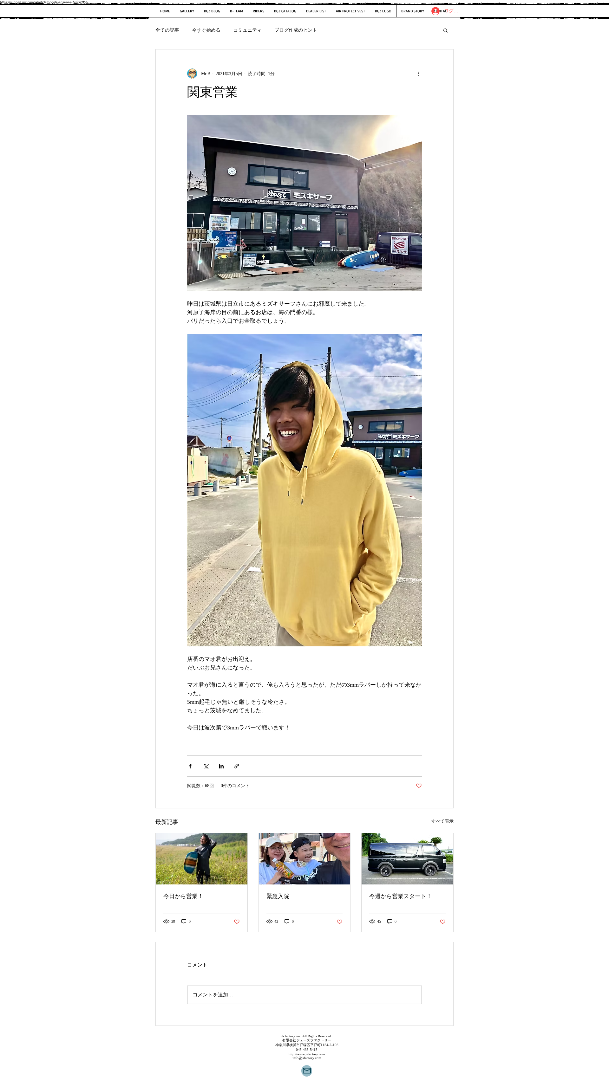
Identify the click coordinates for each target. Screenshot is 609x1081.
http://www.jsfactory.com (307, 1054)
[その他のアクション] (418, 73)
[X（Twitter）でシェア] (206, 766)
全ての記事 (167, 30)
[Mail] (306, 1071)
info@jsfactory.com (306, 1058)
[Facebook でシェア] (190, 766)
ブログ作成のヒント (295, 30)
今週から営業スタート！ (400, 896)
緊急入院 (277, 896)
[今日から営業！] (201, 858)
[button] (445, 30)
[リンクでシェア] (237, 766)
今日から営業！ (183, 896)
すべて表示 (442, 821)
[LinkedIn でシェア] (221, 766)
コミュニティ (247, 30)
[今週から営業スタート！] (407, 858)
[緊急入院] (304, 858)
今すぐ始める (206, 30)
